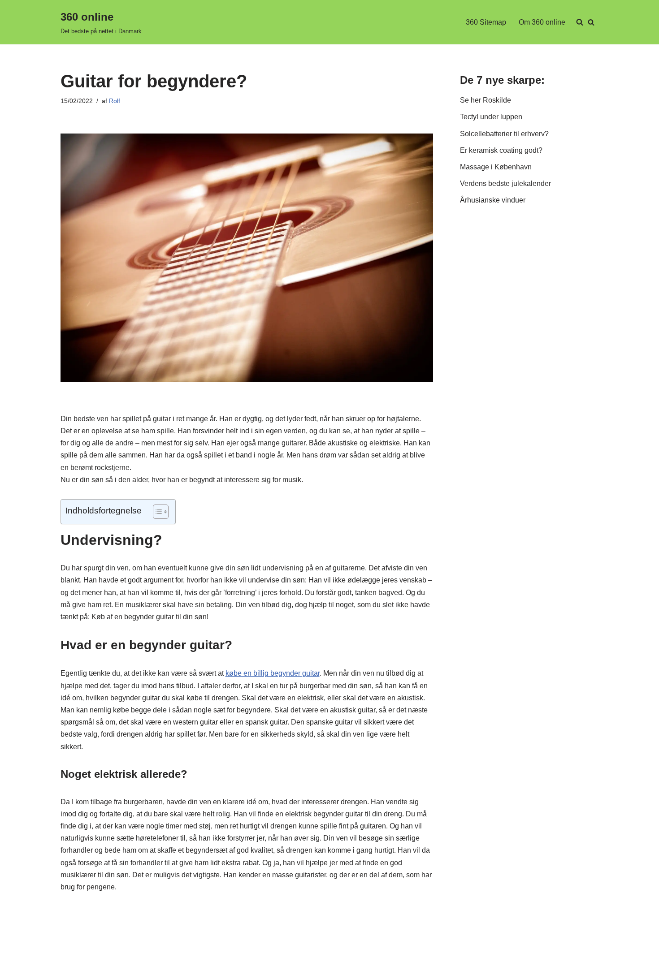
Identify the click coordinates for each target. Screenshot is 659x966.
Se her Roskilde (485, 100)
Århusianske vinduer (492, 200)
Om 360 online (542, 22)
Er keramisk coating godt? (501, 150)
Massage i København (496, 167)
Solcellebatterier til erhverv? (504, 134)
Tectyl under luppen (491, 117)
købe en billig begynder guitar (272, 673)
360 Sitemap (486, 22)
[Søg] (591, 22)
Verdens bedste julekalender (505, 183)
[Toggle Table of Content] (156, 511)
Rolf (114, 100)
